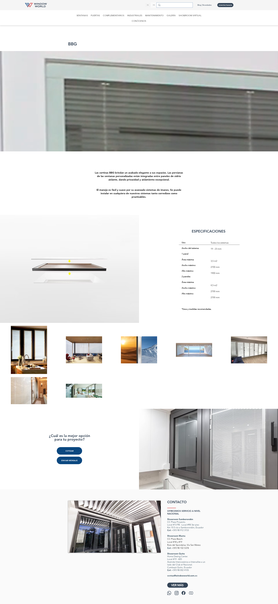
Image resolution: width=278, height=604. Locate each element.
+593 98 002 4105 (180, 570)
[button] (82, 15)
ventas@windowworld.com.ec (182, 575)
